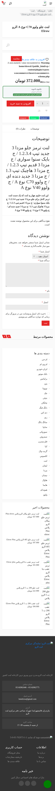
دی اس (44, 412)
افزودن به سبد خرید (20, 103)
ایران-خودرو (42, 369)
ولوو (45, 495)
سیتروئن (43, 437)
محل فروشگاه (13, 753)
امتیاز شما (44, 251)
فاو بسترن (42, 441)
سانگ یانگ (42, 422)
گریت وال (43, 451)
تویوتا (45, 388)
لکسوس (43, 456)
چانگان (44, 403)
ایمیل (45, 302)
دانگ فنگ (43, 408)
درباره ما (41, 753)
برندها (41, 757)
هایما (45, 485)
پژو (46, 384)
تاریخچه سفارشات (14, 757)
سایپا (45, 427)
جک (45, 393)
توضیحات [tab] (34, 129)
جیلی (45, 398)
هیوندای (43, 490)
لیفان (44, 466)
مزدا (45, 470)
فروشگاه (41, 11)
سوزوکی (43, 432)
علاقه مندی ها (14, 761)
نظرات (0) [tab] (20, 129)
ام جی (44, 359)
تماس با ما (41, 761)
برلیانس (43, 379)
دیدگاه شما (44, 260)
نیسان (44, 475)
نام (47, 291)
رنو (46, 417)
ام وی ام (43, 364)
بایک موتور (42, 374)
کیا (46, 446)
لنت (32, 11)
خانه (50, 11)
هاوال (44, 480)
